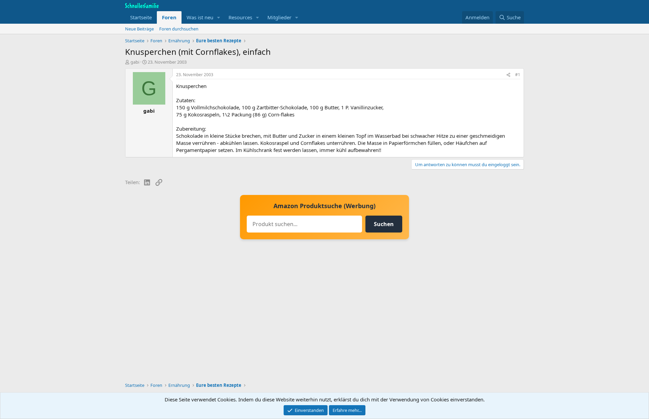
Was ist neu (200, 17)
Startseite (141, 17)
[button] (218, 17)
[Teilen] (508, 75)
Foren (169, 17)
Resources (240, 17)
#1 (517, 75)
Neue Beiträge (139, 29)
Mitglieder (279, 17)
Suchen (384, 224)
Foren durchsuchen (178, 29)
